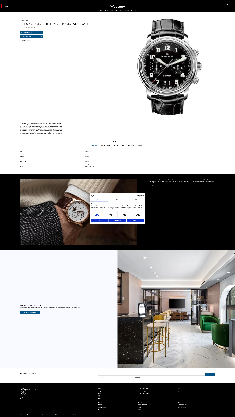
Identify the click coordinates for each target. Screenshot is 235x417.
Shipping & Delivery (182, 404)
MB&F (99, 393)
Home (100, 10)
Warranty (140, 145)
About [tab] (136, 199)
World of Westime (102, 407)
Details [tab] (117, 199)
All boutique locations (142, 404)
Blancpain (31, 13)
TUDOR (99, 391)
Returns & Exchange (182, 406)
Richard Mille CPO (124, 10)
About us (105, 10)
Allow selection (117, 220)
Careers (99, 409)
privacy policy (137, 377)
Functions (131, 145)
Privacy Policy (55, 414)
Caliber (116, 145)
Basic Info (94, 145)
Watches (26, 13)
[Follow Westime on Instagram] (20, 398)
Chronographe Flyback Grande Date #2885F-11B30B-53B (47, 13)
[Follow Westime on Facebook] (23, 398)
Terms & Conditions (46, 414)
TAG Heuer (100, 395)
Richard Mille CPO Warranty (144, 393)
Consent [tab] (99, 199)
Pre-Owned (133, 10)
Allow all (135, 220)
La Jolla (139, 407)
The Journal (100, 406)
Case (123, 145)
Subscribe (210, 374)
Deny (100, 220)
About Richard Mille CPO (143, 390)
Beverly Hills (140, 406)
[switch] (110, 215)
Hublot (99, 398)
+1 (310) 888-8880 (26, 40)
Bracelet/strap (105, 145)
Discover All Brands (102, 390)
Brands (112, 10)
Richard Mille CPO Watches (144, 391)
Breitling (100, 396)
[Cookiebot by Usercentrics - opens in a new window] (138, 195)
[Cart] (233, 5)
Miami (139, 409)
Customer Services (182, 407)
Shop (116, 10)
